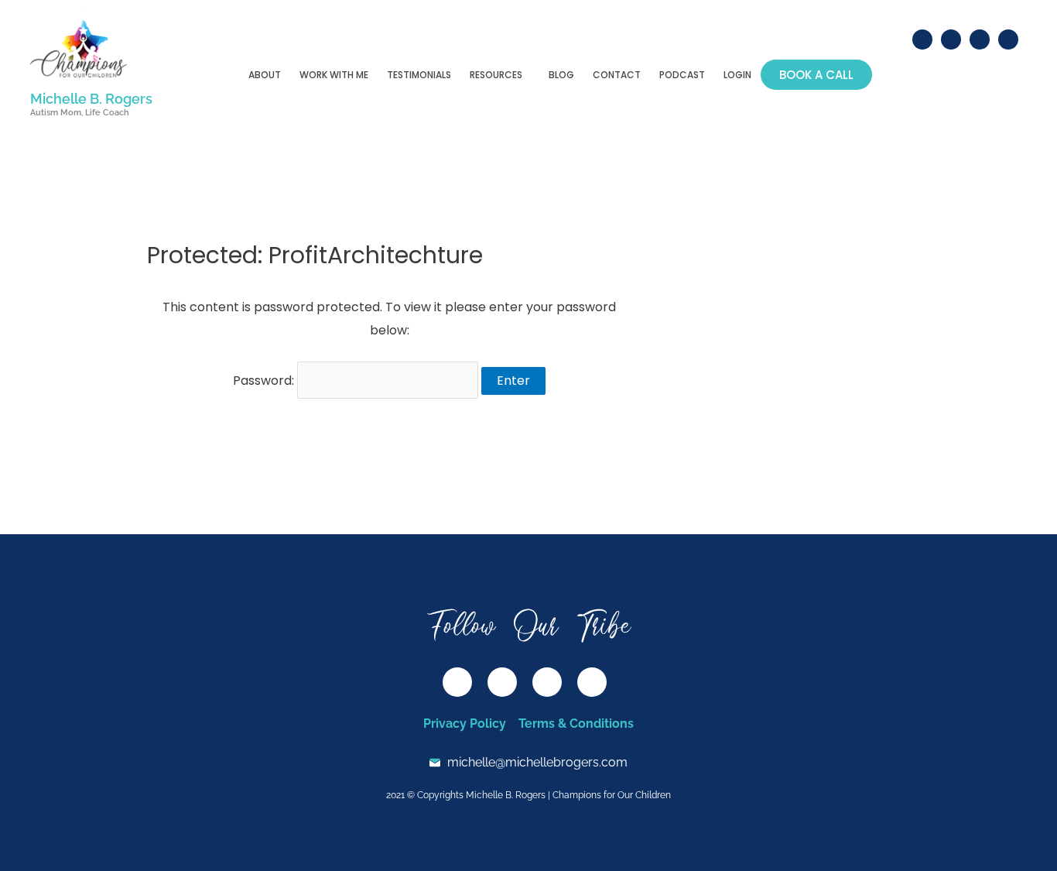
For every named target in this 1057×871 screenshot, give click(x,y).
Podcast (682, 74)
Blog (561, 74)
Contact (617, 74)
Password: (265, 380)
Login (737, 74)
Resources (496, 74)
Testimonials (419, 74)
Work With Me (333, 74)
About (264, 74)
